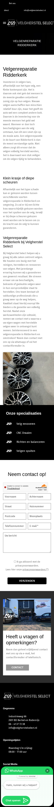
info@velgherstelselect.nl (35, 10)
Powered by (27, 776)
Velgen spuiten (25, 451)
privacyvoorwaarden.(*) (35, 569)
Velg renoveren (25, 423)
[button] (47, 771)
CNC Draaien (24, 433)
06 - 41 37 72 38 (17, 724)
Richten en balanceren (30, 442)
